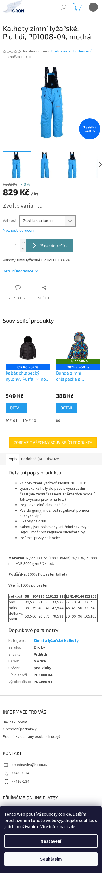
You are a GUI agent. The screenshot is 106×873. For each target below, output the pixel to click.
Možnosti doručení (18, 230)
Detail (16, 407)
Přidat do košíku (53, 245)
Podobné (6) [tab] (31, 459)
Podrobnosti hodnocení (71, 51)
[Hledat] (63, 7)
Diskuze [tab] (52, 459)
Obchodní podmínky (20, 729)
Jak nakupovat (15, 722)
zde (71, 827)
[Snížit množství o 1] (23, 249)
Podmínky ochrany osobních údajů (31, 736)
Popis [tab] (12, 459)
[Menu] (93, 7)
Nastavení (50, 841)
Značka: (20, 57)
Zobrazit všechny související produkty (53, 442)
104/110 (29, 421)
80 (58, 421)
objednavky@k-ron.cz (29, 765)
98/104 (11, 421)
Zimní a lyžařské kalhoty (56, 641)
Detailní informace (18, 271)
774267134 (20, 773)
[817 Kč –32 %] (28, 347)
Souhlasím (51, 859)
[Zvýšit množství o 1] (23, 242)
